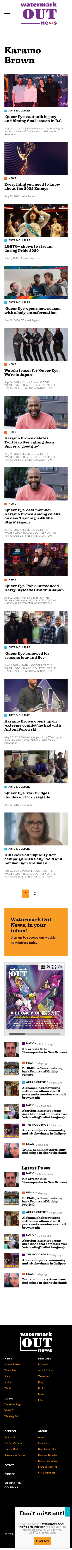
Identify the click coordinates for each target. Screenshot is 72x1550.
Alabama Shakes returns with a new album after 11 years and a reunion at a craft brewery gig (44, 1093)
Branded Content (47, 1467)
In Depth (43, 1365)
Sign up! (42, 1541)
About (42, 1431)
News (8, 1358)
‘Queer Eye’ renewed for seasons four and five (26, 655)
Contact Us (44, 1443)
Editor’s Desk (11, 1449)
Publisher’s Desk (13, 1443)
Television (43, 1376)
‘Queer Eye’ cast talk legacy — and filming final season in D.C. (33, 118)
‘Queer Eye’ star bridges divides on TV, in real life (27, 795)
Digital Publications (48, 1461)
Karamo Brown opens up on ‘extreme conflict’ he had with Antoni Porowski (32, 725)
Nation (7, 1382)
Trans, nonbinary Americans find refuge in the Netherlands (45, 1151)
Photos (9, 1474)
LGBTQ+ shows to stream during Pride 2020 (28, 248)
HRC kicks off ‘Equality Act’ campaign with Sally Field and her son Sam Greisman (33, 859)
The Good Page (12, 1405)
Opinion (10, 1431)
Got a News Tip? (47, 1473)
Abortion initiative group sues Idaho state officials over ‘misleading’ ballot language (44, 1114)
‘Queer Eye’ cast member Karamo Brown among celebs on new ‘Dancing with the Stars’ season (32, 516)
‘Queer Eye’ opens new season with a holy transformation (32, 310)
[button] (7, 13)
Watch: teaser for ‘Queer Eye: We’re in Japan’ (32, 372)
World (7, 1388)
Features (44, 1358)
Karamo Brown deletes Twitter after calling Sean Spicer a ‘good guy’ (29, 442)
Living (8, 1398)
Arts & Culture (46, 1370)
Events (9, 1465)
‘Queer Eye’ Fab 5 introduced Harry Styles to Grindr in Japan (34, 588)
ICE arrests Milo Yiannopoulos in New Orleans (44, 1050)
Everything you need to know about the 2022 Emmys (32, 186)
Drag (40, 1382)
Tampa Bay (10, 1370)
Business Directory (48, 1455)
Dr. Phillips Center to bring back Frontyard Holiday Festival (42, 1072)
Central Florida (12, 1365)
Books (41, 1388)
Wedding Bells (12, 1416)
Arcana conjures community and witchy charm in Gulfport (44, 1132)
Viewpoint (9, 1437)
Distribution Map (47, 1449)
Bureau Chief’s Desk (15, 1455)
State (7, 1376)
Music (41, 1394)
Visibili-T (8, 1410)
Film (40, 1400)
